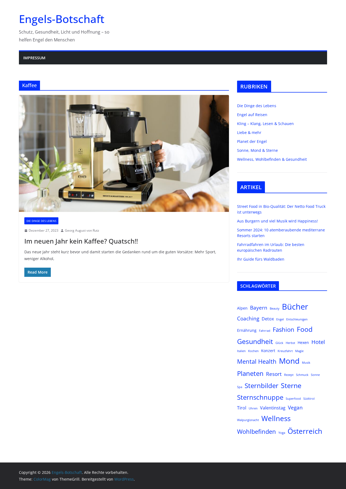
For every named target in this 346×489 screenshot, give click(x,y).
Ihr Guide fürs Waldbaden (260, 259)
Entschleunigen (297, 319)
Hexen (303, 342)
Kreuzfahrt (285, 351)
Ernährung (247, 330)
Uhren (253, 408)
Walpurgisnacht (248, 420)
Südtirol (309, 399)
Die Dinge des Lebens (41, 221)
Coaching (248, 318)
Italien (241, 351)
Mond (289, 361)
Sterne (291, 385)
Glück (279, 343)
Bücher (295, 306)
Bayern (258, 307)
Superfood (293, 399)
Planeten (250, 373)
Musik (306, 363)
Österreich (305, 431)
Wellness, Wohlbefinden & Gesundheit (272, 159)
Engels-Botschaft (61, 18)
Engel (280, 319)
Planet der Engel (252, 141)
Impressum (34, 57)
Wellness (276, 418)
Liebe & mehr (249, 132)
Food (304, 329)
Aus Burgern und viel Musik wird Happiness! (277, 221)
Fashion (283, 329)
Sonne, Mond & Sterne (257, 150)
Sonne (315, 375)
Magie (299, 351)
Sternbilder (261, 385)
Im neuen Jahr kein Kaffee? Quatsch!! (81, 241)
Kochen (253, 351)
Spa (239, 387)
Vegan (295, 407)
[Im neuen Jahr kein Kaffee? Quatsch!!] (124, 153)
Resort (274, 373)
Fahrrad (264, 331)
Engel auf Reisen (252, 114)
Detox (268, 319)
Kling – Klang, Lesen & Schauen (265, 123)
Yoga (281, 433)
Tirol (241, 408)
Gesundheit (255, 341)
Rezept (289, 375)
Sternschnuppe (260, 397)
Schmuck (302, 375)
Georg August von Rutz (82, 230)
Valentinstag (272, 408)
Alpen (242, 308)
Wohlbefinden (256, 431)
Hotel (318, 342)
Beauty (275, 308)
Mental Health (257, 361)
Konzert (268, 350)
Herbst (290, 343)
